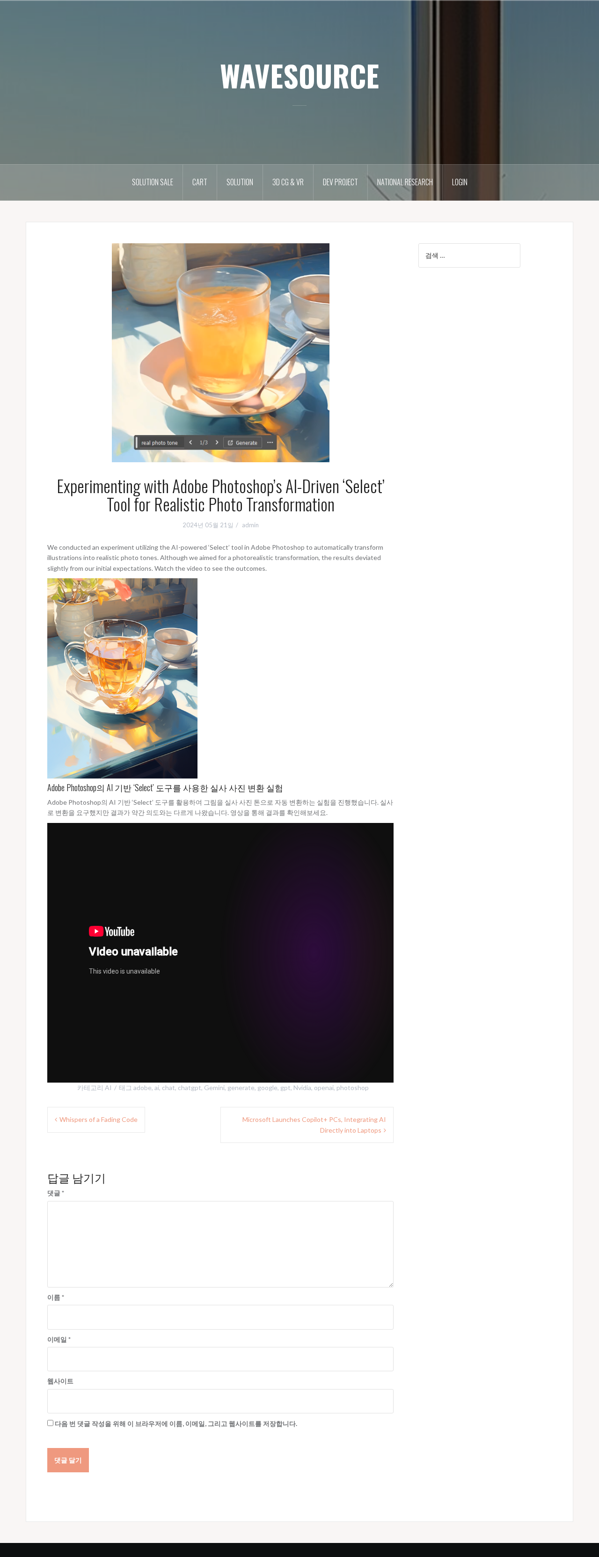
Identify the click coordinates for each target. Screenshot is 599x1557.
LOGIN (460, 182)
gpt (285, 1087)
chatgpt (189, 1087)
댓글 (55, 1193)
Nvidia (302, 1087)
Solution (239, 182)
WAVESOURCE (299, 75)
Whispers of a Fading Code (98, 1119)
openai (324, 1087)
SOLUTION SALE (152, 182)
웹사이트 (60, 1381)
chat (168, 1087)
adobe (142, 1087)
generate (241, 1087)
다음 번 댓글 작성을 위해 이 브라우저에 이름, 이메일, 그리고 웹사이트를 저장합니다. (176, 1423)
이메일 (59, 1339)
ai (156, 1087)
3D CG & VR (288, 182)
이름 (55, 1297)
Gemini (214, 1087)
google (267, 1087)
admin (250, 525)
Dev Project (340, 182)
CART (199, 182)
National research (405, 182)
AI (108, 1087)
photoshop (352, 1087)
